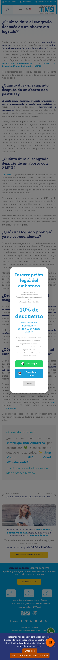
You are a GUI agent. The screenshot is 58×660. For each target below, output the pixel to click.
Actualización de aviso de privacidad (30, 655)
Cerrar (29, 383)
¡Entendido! (30, 651)
